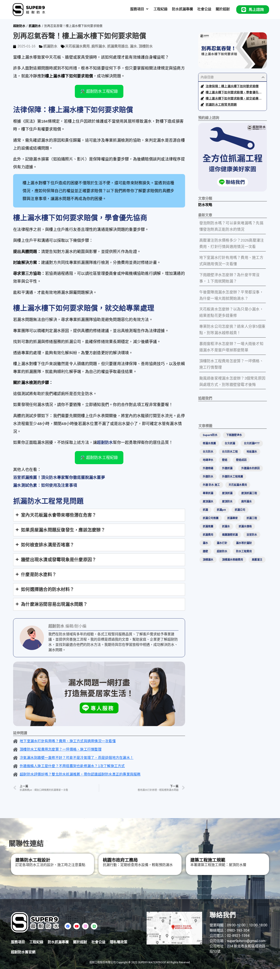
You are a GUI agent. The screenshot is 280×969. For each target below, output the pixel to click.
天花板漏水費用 (77, 46)
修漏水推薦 (209, 443)
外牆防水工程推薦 (232, 476)
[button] (139, 9)
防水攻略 (205, 205)
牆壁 (205, 551)
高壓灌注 (257, 559)
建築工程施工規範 (207, 860)
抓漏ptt (221, 509)
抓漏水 (226, 526)
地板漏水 (252, 451)
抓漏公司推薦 (211, 518)
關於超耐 (80, 942)
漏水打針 (222, 543)
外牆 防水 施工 (211, 484)
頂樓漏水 (208, 559)
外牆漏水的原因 (250, 468)
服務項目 (18, 942)
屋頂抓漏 (227, 493)
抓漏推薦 (208, 526)
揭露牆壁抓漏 (230, 534)
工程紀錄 (36, 942)
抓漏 (205, 509)
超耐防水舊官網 (23, 952)
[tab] (99, 515)
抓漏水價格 (245, 526)
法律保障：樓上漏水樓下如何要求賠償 (232, 86)
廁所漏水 (98, 46)
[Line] (94, 926)
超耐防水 (19, 26)
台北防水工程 (230, 451)
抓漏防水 (35, 26)
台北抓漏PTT (252, 443)
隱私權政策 (118, 942)
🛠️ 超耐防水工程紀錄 (99, 91)
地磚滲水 (208, 460)
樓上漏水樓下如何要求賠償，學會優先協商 (235, 92)
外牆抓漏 (227, 468)
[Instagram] (85, 926)
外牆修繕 (208, 468)
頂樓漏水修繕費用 (232, 559)
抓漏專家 (232, 518)
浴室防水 (252, 534)
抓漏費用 (208, 534)
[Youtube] (76, 926)
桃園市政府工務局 (120, 860)
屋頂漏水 (208, 501)
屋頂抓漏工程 (249, 493)
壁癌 (224, 460)
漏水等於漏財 (244, 543)
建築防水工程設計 (32, 860)
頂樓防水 (146, 46)
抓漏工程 (252, 518)
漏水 (133, 46)
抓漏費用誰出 (117, 46)
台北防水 (208, 451)
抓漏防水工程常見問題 (221, 104)
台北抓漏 (230, 443)
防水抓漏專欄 (58, 942)
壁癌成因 (241, 460)
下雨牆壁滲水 (234, 435)
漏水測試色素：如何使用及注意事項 (45, 485)
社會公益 (98, 942)
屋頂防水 (227, 501)
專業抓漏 (208, 493)
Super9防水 (210, 435)
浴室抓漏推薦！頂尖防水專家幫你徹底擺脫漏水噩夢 (59, 477)
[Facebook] (68, 926)
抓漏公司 (240, 509)
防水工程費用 (244, 551)
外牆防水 (208, 476)
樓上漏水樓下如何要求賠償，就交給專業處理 (235, 98)
